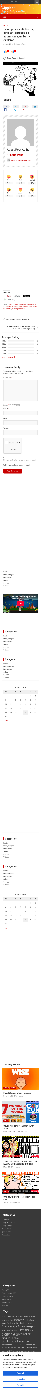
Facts (5, 572)
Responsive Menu (37, 2)
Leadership (24, 1351)
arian (9, 1317)
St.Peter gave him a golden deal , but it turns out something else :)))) (21, 327)
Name (6, 408)
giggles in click (17, 306)
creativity (22, 304)
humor (15, 1345)
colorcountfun (7, 1320)
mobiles (8, 309)
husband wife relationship (14, 1347)
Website (6, 428)
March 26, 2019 (8, 1167)
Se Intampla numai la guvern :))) (17, 320)
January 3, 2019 (9, 1202)
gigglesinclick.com (13, 1341)
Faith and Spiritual (15, 1323)
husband (21, 1345)
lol (4, 309)
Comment (7, 378)
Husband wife (31, 1345)
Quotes (6, 583)
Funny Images (8, 575)
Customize (21, 1379)
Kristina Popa (21, 44)
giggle (32, 1330)
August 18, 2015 (9, 44)
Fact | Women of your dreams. (17, 1093)
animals (4, 1317)
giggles (7, 1334)
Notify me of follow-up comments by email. (19, 460)
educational (30, 1320)
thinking (15, 309)
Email (6, 418)
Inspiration (32, 1347)
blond (33, 1317)
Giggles (7, 8)
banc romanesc (13, 304)
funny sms (7, 306)
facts (4, 1323)
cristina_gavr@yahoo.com (21, 160)
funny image (31, 304)
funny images (26, 1326)
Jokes (5, 25)
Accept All (20, 1373)
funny (32, 1323)
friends (27, 1323)
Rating (6, 405)
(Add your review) (8, 357)
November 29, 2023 (10, 1096)
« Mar (5, 721)
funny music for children (10, 1330)
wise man (21, 309)
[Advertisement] (20, 226)
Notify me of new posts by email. (17, 465)
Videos (6, 586)
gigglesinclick (27, 306)
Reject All (20, 1385)
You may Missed (11, 1064)
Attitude (15, 1316)
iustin (21, 1096)
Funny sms (7, 577)
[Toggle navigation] (5, 16)
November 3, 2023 (10, 1131)
